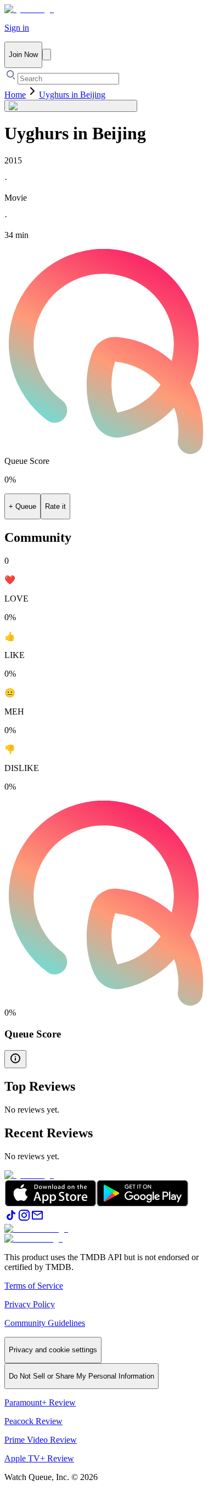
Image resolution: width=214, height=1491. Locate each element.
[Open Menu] (46, 54)
